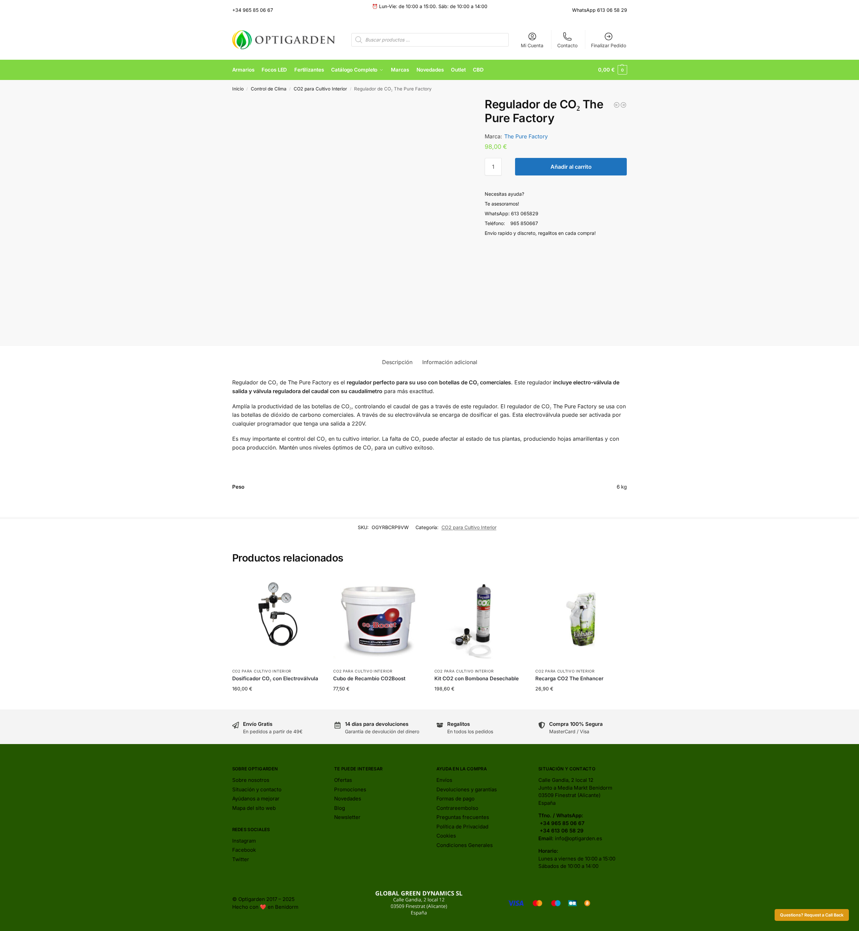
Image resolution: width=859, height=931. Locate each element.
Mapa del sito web (254, 808)
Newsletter (347, 817)
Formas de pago (455, 798)
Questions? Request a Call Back (811, 915)
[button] (612, 70)
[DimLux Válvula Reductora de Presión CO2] (616, 105)
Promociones (350, 789)
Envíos (444, 780)
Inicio (238, 88)
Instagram (244, 841)
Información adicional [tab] (449, 362)
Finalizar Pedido (608, 45)
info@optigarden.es (578, 838)
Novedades (347, 798)
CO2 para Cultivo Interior (320, 88)
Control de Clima (269, 88)
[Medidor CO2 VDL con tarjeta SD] (623, 105)
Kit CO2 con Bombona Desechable (476, 678)
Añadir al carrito (571, 166)
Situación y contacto (256, 789)
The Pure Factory (526, 136)
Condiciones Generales (464, 845)
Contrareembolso (457, 808)
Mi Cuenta (532, 45)
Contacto (567, 45)
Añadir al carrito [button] (277, 703)
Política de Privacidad (462, 826)
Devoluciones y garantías (466, 789)
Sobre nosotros (250, 780)
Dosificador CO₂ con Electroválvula (275, 678)
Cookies (446, 835)
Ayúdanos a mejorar (255, 798)
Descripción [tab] (397, 362)
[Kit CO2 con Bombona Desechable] (480, 619)
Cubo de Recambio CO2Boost (369, 678)
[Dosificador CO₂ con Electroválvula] (277, 619)
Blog (339, 808)
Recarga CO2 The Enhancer (569, 678)
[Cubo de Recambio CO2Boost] (378, 619)
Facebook (244, 850)
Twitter (240, 859)
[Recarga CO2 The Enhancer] (580, 619)
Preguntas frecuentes (462, 817)
